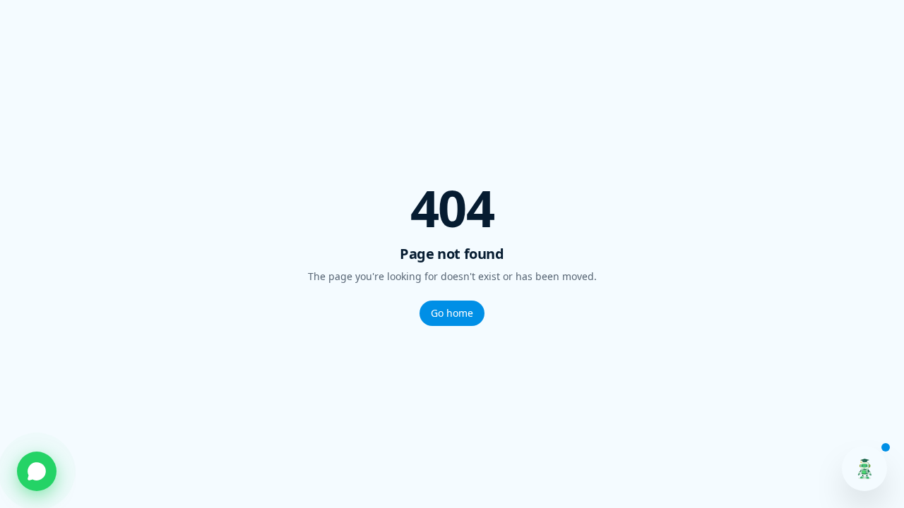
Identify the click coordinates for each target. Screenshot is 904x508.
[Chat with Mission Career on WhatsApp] (36, 471)
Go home (452, 313)
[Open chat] (864, 468)
